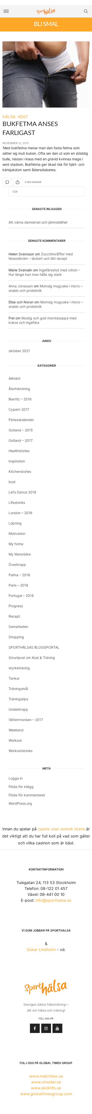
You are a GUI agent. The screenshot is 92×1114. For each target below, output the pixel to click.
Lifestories (17, 502)
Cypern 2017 (19, 409)
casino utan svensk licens (61, 828)
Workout (15, 740)
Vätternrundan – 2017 (26, 720)
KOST (23, 116)
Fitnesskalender (21, 420)
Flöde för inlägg (21, 787)
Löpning (15, 523)
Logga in (16, 778)
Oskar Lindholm (41, 949)
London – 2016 (20, 513)
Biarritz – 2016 (20, 399)
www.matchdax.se (46, 1076)
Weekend (16, 730)
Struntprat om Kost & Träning (32, 657)
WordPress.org (20, 803)
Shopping (16, 637)
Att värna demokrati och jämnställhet (38, 222)
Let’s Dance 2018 (22, 492)
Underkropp (18, 709)
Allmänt (14, 378)
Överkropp (17, 564)
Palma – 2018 (19, 575)
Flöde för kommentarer (27, 795)
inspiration (17, 461)
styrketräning (19, 668)
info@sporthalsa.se (53, 900)
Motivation (17, 533)
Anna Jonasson (21, 286)
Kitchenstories (20, 471)
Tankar (14, 678)
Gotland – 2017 (21, 440)
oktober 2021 (19, 351)
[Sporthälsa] (46, 11)
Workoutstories (20, 751)
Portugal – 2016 (21, 595)
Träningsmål (18, 689)
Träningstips (18, 699)
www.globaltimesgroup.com (46, 1093)
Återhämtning (19, 389)
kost (12, 482)
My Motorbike (20, 554)
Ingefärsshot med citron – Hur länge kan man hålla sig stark (44, 272)
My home (16, 544)
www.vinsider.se (46, 1082)
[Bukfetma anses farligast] (46, 74)
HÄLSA (8, 116)
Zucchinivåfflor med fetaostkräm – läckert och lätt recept (41, 256)
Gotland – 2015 (21, 430)
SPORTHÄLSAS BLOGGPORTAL (34, 647)
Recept (14, 616)
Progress (16, 606)
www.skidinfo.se (46, 1087)
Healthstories (19, 451)
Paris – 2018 (18, 585)
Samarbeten (18, 626)
